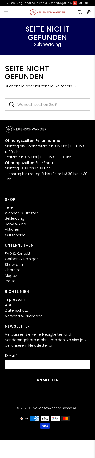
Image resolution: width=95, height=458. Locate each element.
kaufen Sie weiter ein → (56, 86)
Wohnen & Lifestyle (22, 213)
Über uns (13, 269)
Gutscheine (15, 235)
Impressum (15, 299)
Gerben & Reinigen (22, 258)
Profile (10, 280)
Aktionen (12, 229)
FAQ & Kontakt (17, 253)
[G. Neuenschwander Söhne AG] (47, 12)
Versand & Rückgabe (24, 315)
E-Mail (11, 355)
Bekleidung (14, 218)
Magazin (12, 275)
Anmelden (48, 380)
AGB (8, 304)
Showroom (14, 264)
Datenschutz (16, 310)
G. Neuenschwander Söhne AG (53, 408)
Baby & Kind (15, 224)
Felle (9, 207)
